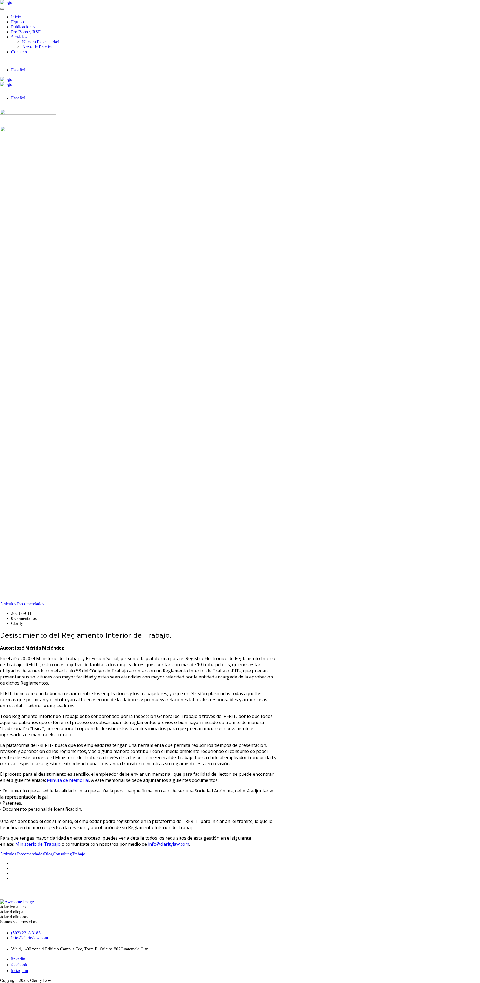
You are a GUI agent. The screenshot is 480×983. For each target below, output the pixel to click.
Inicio (16, 16)
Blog (48, 854)
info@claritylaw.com (168, 844)
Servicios (19, 36)
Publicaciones (23, 26)
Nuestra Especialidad (40, 41)
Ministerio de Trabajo (38, 844)
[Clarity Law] (6, 2)
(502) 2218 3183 (26, 932)
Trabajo (78, 854)
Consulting (62, 854)
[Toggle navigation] (2, 9)
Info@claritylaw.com (29, 937)
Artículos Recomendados (22, 604)
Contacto (19, 51)
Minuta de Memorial (68, 780)
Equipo (17, 21)
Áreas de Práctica (37, 46)
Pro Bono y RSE (26, 31)
